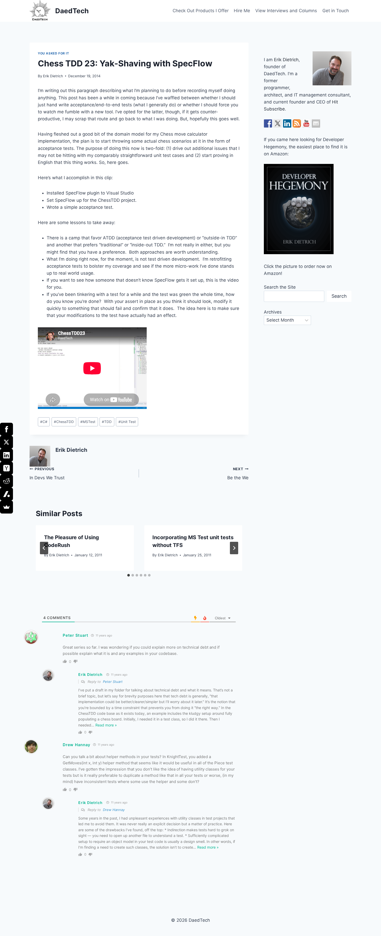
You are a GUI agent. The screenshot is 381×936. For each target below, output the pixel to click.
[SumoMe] (6, 507)
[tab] (128, 575)
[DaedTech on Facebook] (268, 123)
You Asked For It (53, 53)
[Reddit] (6, 481)
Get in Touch (335, 10)
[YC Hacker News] (6, 468)
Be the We (237, 474)
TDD (107, 422)
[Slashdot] (6, 494)
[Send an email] (316, 123)
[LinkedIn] (6, 455)
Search (339, 296)
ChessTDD (64, 422)
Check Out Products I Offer (201, 10)
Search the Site (280, 287)
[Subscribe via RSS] (297, 123)
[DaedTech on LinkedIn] (287, 123)
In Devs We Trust (47, 474)
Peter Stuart (113, 682)
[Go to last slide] (44, 548)
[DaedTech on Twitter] (277, 123)
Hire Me (242, 10)
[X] (6, 442)
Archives (273, 312)
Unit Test (127, 422)
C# (43, 422)
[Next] (234, 548)
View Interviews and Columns (286, 10)
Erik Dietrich (53, 76)
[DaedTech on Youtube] (306, 123)
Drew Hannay (76, 744)
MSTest (87, 422)
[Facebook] (6, 429)
